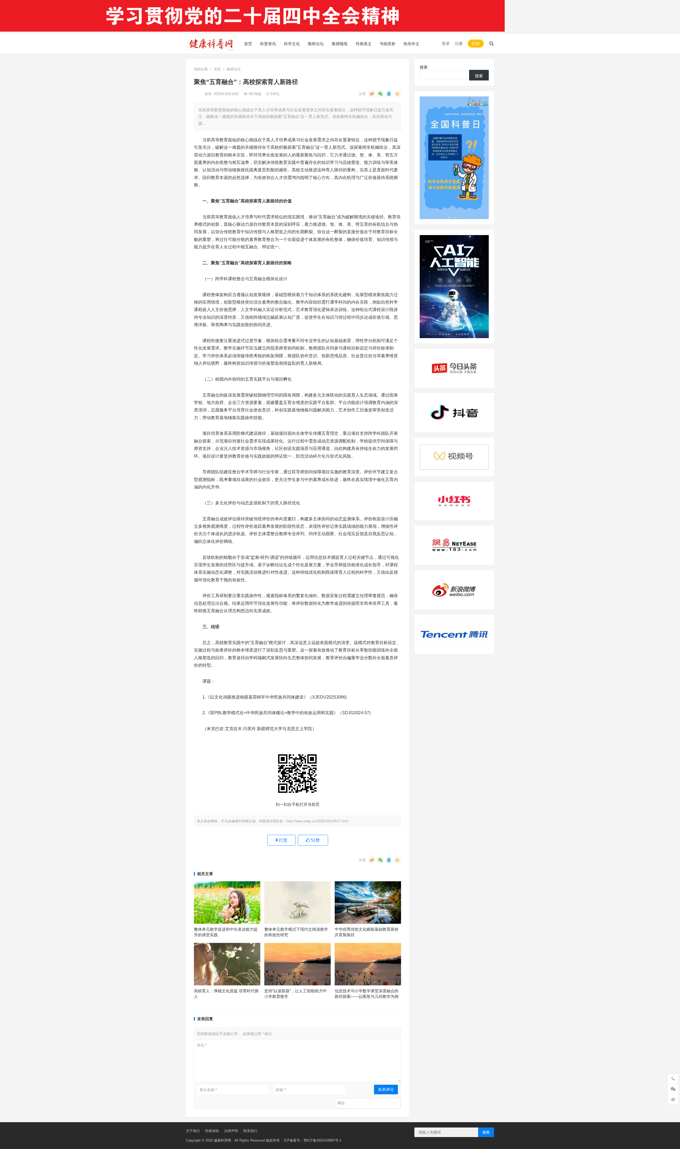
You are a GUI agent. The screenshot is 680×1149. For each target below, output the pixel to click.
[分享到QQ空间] (397, 93)
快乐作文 (411, 43)
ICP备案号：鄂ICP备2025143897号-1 (310, 1140)
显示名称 (208, 1090)
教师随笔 (340, 43)
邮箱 (281, 1090)
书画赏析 (388, 43)
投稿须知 (212, 1131)
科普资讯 (268, 43)
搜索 (424, 67)
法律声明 (231, 1131)
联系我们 (250, 1131)
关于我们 (193, 1131)
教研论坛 (316, 43)
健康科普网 (222, 1140)
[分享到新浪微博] (372, 93)
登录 (446, 43)
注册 (459, 43)
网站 (341, 1103)
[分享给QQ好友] (389, 93)
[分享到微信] (380, 93)
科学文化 (292, 43)
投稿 (476, 43)
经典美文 (364, 43)
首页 (248, 43)
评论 (202, 1045)
